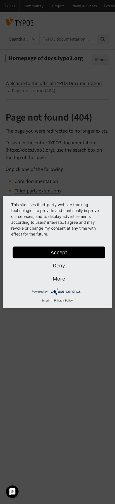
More (59, 279)
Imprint (47, 300)
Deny (59, 266)
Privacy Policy (63, 300)
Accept (59, 252)
